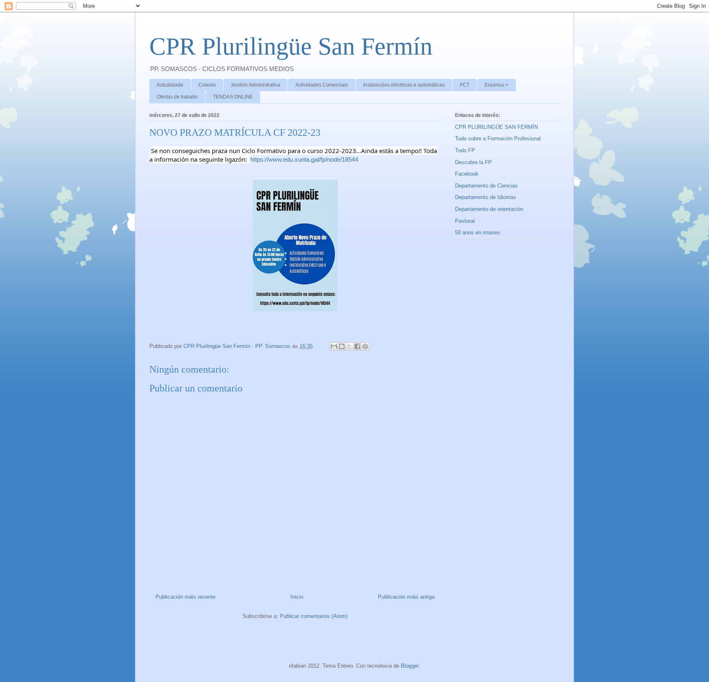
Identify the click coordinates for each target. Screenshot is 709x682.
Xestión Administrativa (255, 85)
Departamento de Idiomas (485, 197)
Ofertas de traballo (177, 97)
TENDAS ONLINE (233, 97)
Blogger (410, 666)
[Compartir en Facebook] (357, 346)
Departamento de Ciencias (486, 186)
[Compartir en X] (349, 346)
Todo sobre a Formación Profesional (498, 138)
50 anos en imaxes (477, 232)
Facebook (466, 174)
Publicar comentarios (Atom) (314, 616)
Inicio (296, 597)
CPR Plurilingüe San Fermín (290, 46)
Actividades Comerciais (321, 85)
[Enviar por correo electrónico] (334, 346)
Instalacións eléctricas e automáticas (404, 85)
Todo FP (465, 150)
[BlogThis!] (342, 346)
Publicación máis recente (185, 597)
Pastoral (465, 221)
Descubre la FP (473, 162)
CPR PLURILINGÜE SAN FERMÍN (496, 127)
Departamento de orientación (489, 209)
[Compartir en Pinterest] (365, 346)
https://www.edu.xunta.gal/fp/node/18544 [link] (304, 159)
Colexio (207, 85)
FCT (464, 85)
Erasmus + (496, 85)
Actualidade (170, 85)
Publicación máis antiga (406, 597)
